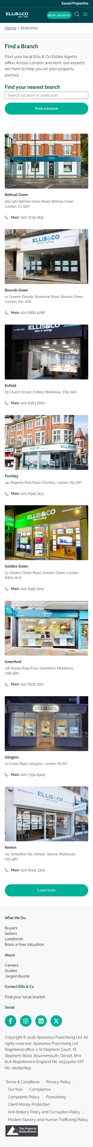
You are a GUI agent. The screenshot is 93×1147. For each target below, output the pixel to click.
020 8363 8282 (33, 403)
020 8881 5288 (33, 312)
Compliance (40, 1089)
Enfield (10, 385)
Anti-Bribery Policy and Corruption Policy (44, 1112)
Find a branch (46, 108)
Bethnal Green (16, 194)
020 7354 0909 (33, 775)
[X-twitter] (56, 1021)
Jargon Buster (17, 976)
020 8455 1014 (32, 589)
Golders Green (16, 566)
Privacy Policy (58, 1082)
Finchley (11, 476)
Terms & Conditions (22, 1082)
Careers (12, 965)
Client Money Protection (29, 1104)
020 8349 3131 (32, 493)
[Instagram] (25, 1021)
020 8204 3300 (33, 870)
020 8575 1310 (32, 684)
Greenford (13, 661)
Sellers (11, 933)
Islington (12, 757)
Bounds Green (16, 290)
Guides (11, 970)
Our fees (15, 1089)
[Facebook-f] (10, 1021)
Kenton (10, 847)
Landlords (14, 939)
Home (10, 28)
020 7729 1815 (32, 217)
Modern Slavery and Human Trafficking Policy (48, 1119)
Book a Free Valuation (24, 944)
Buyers (11, 928)
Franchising (56, 1097)
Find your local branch (25, 997)
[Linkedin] (41, 1021)
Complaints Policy (24, 1097)
